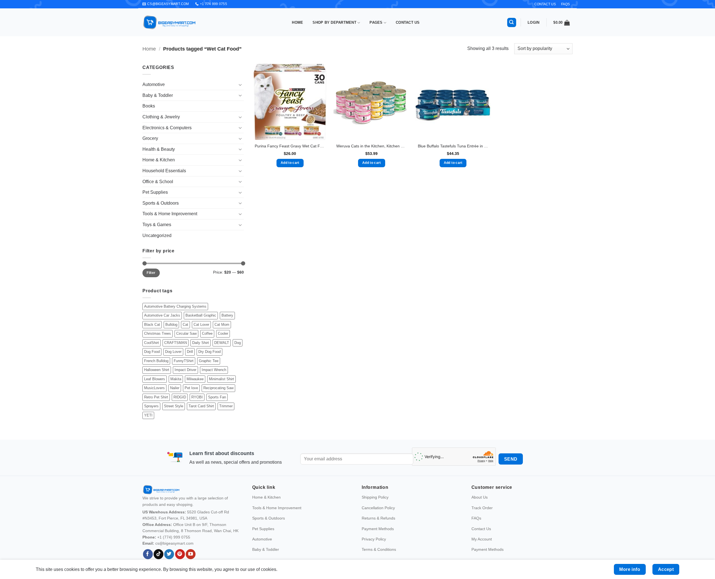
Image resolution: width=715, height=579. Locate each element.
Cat (185, 324)
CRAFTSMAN (175, 343)
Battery (227, 315)
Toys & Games (156, 224)
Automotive (153, 84)
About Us (479, 497)
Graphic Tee (208, 361)
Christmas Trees (157, 333)
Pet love (191, 388)
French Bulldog (156, 361)
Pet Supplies (155, 192)
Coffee (207, 333)
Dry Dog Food (209, 352)
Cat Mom (221, 324)
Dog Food (152, 352)
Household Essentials (164, 170)
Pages (376, 22)
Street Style (173, 406)
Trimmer (226, 406)
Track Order (482, 508)
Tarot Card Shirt (201, 406)
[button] (511, 22)
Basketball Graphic (200, 315)
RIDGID (179, 397)
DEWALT (221, 343)
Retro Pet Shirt (156, 397)
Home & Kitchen (158, 159)
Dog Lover (173, 352)
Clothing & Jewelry (161, 116)
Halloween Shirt (156, 370)
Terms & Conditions (379, 549)
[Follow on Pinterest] (180, 554)
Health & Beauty (158, 149)
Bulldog (171, 324)
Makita (175, 379)
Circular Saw (186, 333)
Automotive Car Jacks (162, 315)
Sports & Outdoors (160, 203)
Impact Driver (185, 370)
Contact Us (408, 22)
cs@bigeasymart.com (174, 543)
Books (148, 106)
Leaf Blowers (154, 379)
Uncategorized (156, 235)
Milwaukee (195, 379)
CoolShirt (151, 343)
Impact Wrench (214, 370)
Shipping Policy (375, 497)
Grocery (150, 138)
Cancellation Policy (378, 508)
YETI (148, 415)
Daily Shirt (200, 343)
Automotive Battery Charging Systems (175, 306)
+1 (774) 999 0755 (173, 537)
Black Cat (152, 324)
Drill (190, 352)
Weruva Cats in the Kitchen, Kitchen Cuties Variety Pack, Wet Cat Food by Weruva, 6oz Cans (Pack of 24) (371, 146)
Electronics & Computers (167, 127)
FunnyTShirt (184, 361)
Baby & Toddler (157, 95)
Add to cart (290, 162)
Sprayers (151, 406)
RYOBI (197, 397)
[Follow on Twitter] (169, 554)
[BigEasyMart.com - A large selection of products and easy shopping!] (169, 22)
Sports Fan (217, 397)
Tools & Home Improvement (169, 213)
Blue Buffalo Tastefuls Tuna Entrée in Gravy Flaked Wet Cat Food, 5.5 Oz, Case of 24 (453, 146)
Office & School (157, 181)
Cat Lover (201, 324)
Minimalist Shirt (221, 379)
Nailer (174, 388)
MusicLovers (154, 388)
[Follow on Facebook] (148, 554)
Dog (237, 343)
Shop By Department (334, 22)
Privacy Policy (374, 539)
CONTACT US (545, 4)
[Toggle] (240, 84)
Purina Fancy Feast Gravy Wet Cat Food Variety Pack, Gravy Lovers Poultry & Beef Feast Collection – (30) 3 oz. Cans (290, 146)
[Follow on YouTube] (191, 554)
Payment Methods (378, 529)
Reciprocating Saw (218, 388)
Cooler (223, 333)
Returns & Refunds (378, 518)
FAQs (565, 4)
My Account (481, 539)
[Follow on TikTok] (158, 554)
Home (297, 22)
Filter (151, 273)
